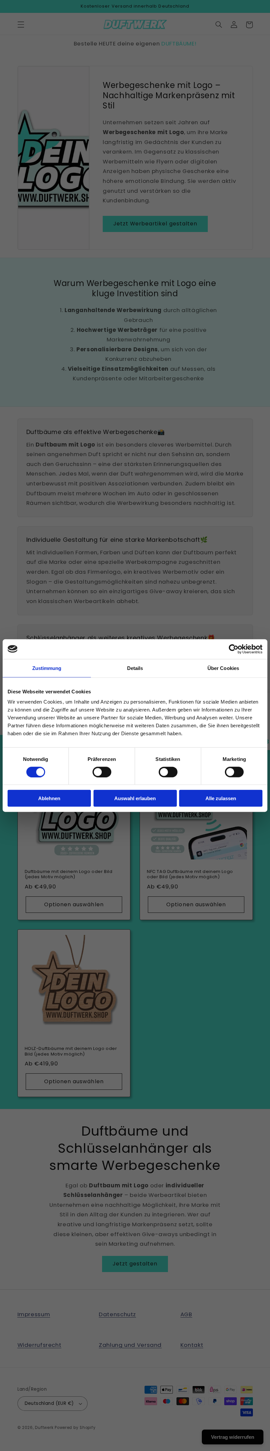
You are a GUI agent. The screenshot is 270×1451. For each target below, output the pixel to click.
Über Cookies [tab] (223, 668)
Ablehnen (49, 798)
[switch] (102, 772)
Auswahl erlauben (135, 798)
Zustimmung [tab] (47, 668)
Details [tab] (135, 668)
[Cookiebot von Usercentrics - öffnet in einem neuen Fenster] (233, 649)
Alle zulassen (220, 798)
